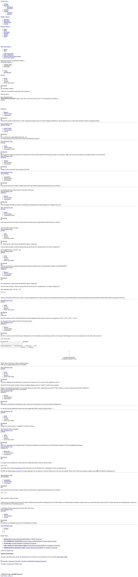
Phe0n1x (6, 161)
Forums (6, 35)
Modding (6, 33)
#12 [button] (2, 314)
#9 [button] (1, 242)
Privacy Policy (4, 561)
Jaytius (5, 146)
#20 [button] (2, 521)
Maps (5, 29)
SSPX (5, 78)
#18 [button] (2, 458)
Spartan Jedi (47, 541)
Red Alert (6, 5)
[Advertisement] (30, 42)
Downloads (7, 32)
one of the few (19, 468)
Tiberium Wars (7, 22)
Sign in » (8, 16)
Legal (2, 575)
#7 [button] (1, 203)
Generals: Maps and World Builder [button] (20, 539)
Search (5, 36)
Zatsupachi (27, 543)
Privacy (5, 575)
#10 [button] (2, 264)
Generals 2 (9, 12)
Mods (5, 30)
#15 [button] (2, 402)
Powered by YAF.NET (14, 561)
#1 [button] (1, 87)
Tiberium (6, 9)
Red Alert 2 (10, 8)
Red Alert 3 (10, 7)
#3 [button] (1, 135)
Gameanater (50, 545)
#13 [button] (2, 334)
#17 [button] (2, 443)
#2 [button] (1, 119)
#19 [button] (2, 487)
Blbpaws (6, 112)
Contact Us (10, 575)
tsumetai (6, 514)
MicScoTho (7, 451)
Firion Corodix (7, 128)
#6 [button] (1, 184)
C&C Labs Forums (8, 53)
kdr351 (33, 539)
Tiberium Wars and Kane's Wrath (12, 56)
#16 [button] (2, 424)
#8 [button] (1, 219)
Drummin (48, 547)
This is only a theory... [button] (6, 62)
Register (3, 16)
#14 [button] (2, 380)
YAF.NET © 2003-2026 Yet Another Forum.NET (33, 561)
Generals (6, 11)
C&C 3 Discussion (8, 55)
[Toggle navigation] (12, 62)
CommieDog (7, 177)
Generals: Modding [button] (17, 543)
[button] (5, 49)
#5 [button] (1, 168)
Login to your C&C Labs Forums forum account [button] (28, 98)
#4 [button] (1, 153)
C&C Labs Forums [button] (6, 46)
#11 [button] (1, 279)
